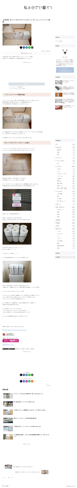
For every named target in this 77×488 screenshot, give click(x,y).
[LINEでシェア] (29, 47)
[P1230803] (17, 117)
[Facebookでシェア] (24, 47)
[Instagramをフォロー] (24, 381)
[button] (32, 47)
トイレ (29, 348)
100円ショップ (19, 348)
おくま (65, 57)
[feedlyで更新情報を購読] (29, 381)
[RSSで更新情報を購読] (32, 381)
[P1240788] (17, 199)
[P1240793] (17, 271)
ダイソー (24, 348)
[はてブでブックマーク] (26, 47)
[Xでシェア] (21, 47)
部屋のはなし (12, 348)
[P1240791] (17, 233)
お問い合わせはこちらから (8, 344)
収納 (33, 348)
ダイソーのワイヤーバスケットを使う (18, 88)
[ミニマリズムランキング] (9, 334)
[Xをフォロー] (21, 381)
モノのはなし (6, 348)
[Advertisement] (27, 71)
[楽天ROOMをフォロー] (26, 381)
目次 (25, 84)
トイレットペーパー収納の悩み (17, 86)
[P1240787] (17, 164)
